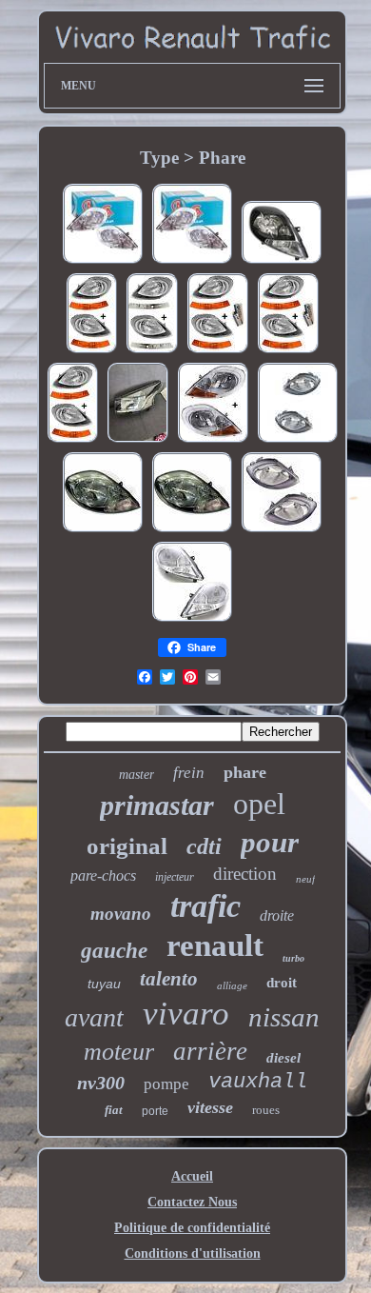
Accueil (192, 1176)
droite (277, 915)
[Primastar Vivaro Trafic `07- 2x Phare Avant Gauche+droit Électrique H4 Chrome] (213, 441)
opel (259, 803)
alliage (232, 985)
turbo (293, 958)
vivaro (186, 1013)
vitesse (210, 1107)
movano (120, 914)
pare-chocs (103, 875)
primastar (157, 805)
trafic (205, 906)
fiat (114, 1110)
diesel (283, 1057)
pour (270, 842)
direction (245, 874)
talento (169, 978)
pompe (166, 1084)
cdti (204, 846)
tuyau (104, 983)
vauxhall (257, 1082)
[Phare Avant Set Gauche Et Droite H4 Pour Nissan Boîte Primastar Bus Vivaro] (298, 441)
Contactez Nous (192, 1202)
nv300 (101, 1082)
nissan (284, 1017)
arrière (210, 1051)
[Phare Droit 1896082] (103, 531)
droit (281, 982)
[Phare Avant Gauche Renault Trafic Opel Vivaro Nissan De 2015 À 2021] (138, 441)
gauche (114, 951)
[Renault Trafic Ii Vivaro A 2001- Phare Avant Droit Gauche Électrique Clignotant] (152, 352)
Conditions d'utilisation (193, 1253)
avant (94, 1017)
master (136, 774)
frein (189, 773)
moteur (119, 1051)
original (127, 846)
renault (215, 945)
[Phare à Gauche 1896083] (192, 531)
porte (155, 1111)
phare (245, 772)
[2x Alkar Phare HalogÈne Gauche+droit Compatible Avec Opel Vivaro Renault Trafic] (103, 262)
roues (266, 1110)
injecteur (174, 877)
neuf (305, 879)
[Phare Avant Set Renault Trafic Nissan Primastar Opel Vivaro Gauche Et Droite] (281, 531)
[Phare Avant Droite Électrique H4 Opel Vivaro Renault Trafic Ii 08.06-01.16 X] (281, 262)
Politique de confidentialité (192, 1228)
